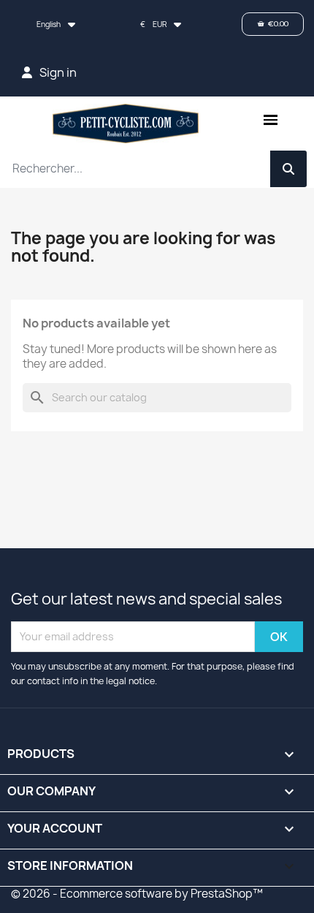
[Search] (288, 169)
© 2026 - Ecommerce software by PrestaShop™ (137, 893)
